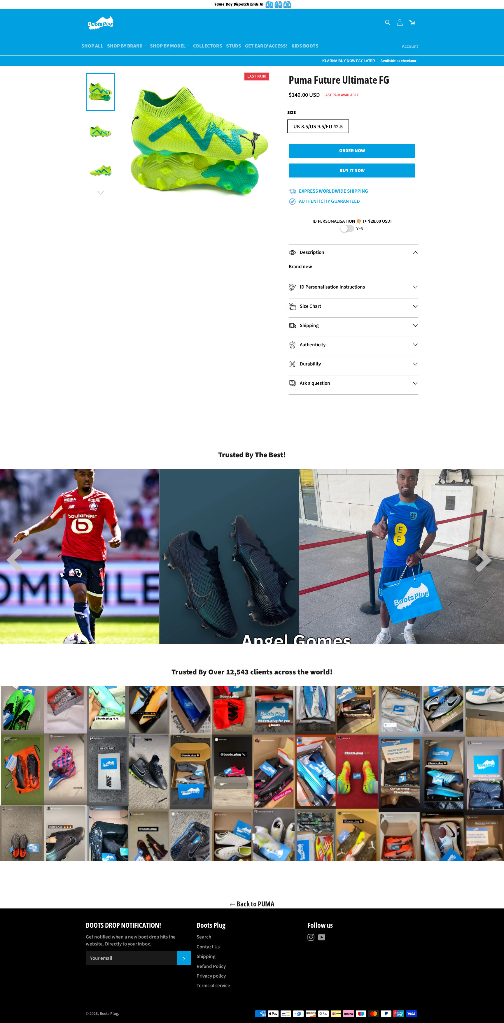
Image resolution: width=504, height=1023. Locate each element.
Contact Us (208, 946)
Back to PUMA (254, 903)
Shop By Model (168, 46)
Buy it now (352, 170)
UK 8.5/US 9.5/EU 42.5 (318, 126)
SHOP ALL (92, 46)
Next (3, 61)
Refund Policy (211, 966)
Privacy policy (211, 976)
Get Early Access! (266, 46)
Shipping (206, 956)
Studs (233, 46)
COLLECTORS (207, 46)
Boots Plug (109, 1013)
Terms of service (213, 985)
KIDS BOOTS (304, 46)
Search (204, 937)
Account (410, 46)
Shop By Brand (125, 46)
